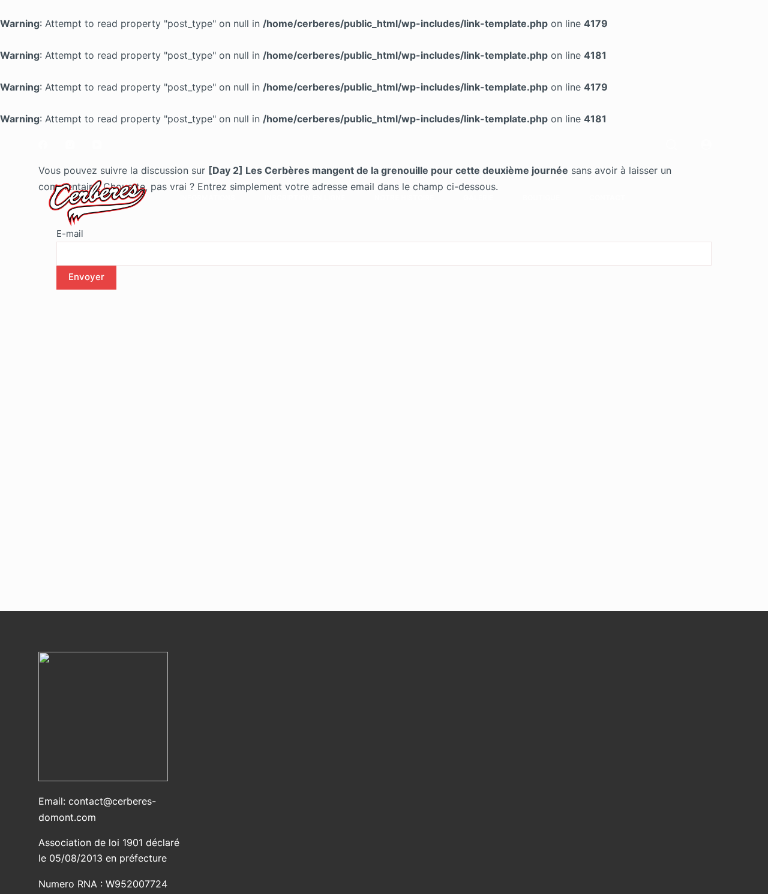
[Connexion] (706, 144)
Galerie (478, 197)
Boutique (541, 197)
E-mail (69, 233)
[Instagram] (69, 144)
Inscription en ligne (305, 197)
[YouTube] (96, 144)
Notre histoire (404, 197)
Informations (207, 197)
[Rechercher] (671, 144)
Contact (607, 197)
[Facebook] (42, 144)
